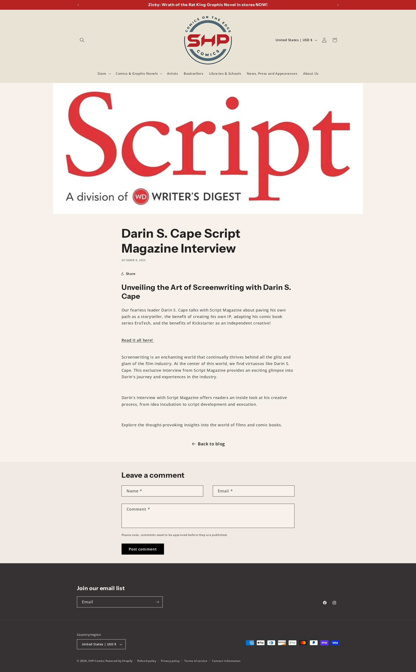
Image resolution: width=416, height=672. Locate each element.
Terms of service (195, 661)
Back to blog (211, 444)
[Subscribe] (157, 602)
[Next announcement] (338, 4)
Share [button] (131, 273)
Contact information (226, 661)
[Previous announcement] (78, 4)
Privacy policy (170, 661)
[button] (82, 40)
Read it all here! (138, 340)
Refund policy (146, 661)
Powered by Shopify (119, 661)
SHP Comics (96, 661)
